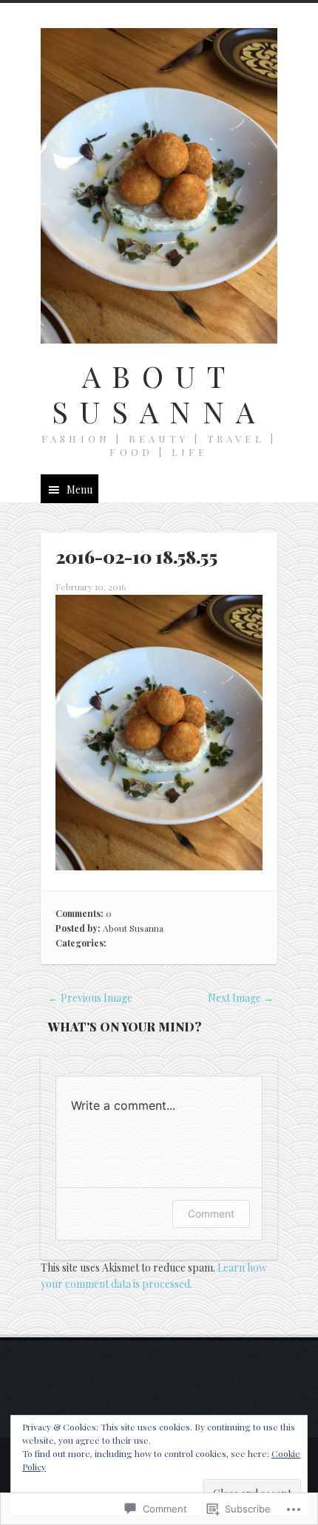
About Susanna (159, 393)
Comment (211, 1213)
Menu (79, 489)
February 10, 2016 (90, 587)
